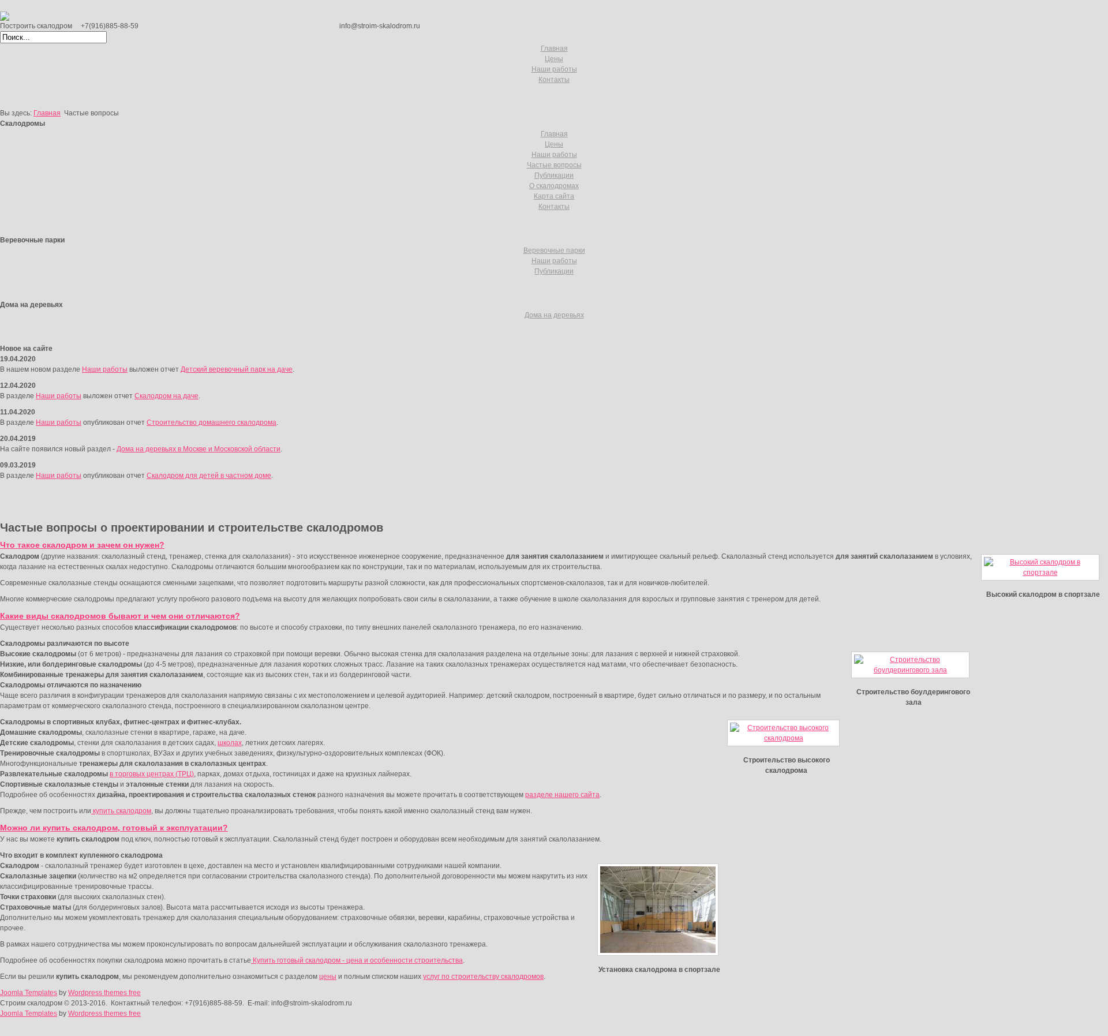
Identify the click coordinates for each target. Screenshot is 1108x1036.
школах (230, 743)
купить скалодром (121, 811)
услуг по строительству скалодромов (483, 977)
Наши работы (554, 69)
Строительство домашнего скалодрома (211, 422)
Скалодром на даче (166, 396)
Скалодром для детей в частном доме (209, 476)
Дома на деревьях (554, 315)
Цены (554, 59)
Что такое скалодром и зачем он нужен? (82, 544)
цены (327, 977)
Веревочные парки (554, 250)
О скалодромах (554, 186)
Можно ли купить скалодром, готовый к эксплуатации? (114, 827)
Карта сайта (554, 196)
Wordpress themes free (104, 993)
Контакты (554, 80)
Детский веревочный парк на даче (237, 369)
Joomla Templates (28, 993)
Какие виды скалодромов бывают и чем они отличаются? (120, 615)
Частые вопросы (554, 165)
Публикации (554, 175)
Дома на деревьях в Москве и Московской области (198, 449)
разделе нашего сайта (562, 795)
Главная (554, 48)
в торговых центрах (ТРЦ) (152, 774)
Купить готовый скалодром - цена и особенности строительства (357, 960)
